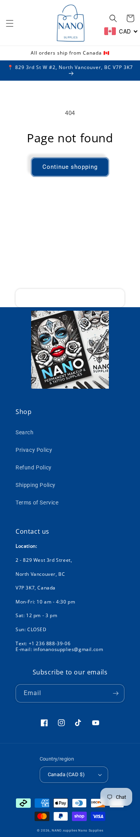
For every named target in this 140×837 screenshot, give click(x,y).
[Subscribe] (115, 298)
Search (25, 432)
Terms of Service (37, 502)
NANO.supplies (64, 830)
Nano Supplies (90, 830)
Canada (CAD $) (66, 774)
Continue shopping (70, 166)
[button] (9, 23)
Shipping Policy (36, 485)
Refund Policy (34, 467)
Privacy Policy (34, 450)
